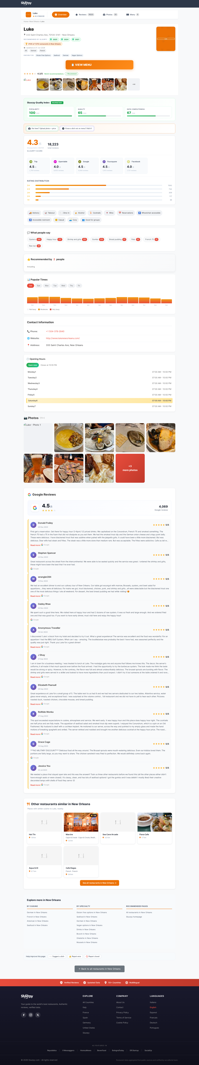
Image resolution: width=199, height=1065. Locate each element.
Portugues (154, 1028)
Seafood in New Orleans (37, 925)
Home (26, 21)
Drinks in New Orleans (86, 929)
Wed (63, 286)
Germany (87, 1022)
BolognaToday (118, 1050)
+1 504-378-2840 (55, 331)
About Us (120, 1002)
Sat (30, 286)
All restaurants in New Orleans (139, 912)
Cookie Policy (122, 1022)
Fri (79, 286)
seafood (57, 55)
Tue (54, 286)
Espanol (153, 1012)
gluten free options (43, 55)
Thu (71, 286)
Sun (38, 286)
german (65, 55)
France (86, 1012)
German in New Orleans (37, 912)
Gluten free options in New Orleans (92, 912)
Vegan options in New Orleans (89, 925)
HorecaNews (85, 1050)
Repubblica (51, 1050)
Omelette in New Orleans (87, 938)
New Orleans (34, 21)
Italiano (153, 1002)
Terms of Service (123, 1017)
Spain (85, 1017)
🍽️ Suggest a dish (57, 956)
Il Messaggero (68, 1050)
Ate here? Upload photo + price (44, 128)
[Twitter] (37, 1015)
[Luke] (30, 84)
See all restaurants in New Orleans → (99, 883)
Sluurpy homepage (134, 917)
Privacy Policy (122, 1012)
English (153, 1007)
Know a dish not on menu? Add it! (78, 128)
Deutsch (153, 1022)
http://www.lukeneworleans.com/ (63, 338)
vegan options (77, 55)
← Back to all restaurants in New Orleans (99, 968)
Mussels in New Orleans (87, 942)
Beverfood (101, 1050)
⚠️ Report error (75, 956)
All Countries (88, 1002)
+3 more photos (130, 468)
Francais (153, 1017)
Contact (119, 1007)
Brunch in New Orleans (86, 934)
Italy (85, 1007)
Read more (35, 545)
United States (89, 1028)
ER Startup (134, 1050)
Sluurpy (86, 1033)
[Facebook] (23, 1015)
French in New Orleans (36, 917)
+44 (133, 84)
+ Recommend (71, 74)
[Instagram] (30, 1015)
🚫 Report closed (92, 956)
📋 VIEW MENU (81, 64)
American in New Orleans (37, 921)
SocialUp (148, 1050)
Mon (46, 286)
